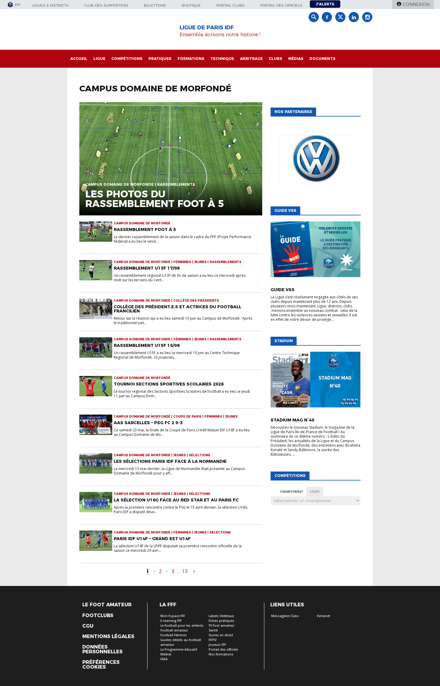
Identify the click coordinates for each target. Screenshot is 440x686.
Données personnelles (102, 649)
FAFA (164, 659)
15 (185, 571)
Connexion (416, 4)
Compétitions (126, 58)
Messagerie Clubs (285, 616)
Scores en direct (221, 635)
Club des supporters (106, 5)
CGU (87, 626)
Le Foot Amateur (107, 604)
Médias (296, 58)
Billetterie (155, 5)
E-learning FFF (171, 621)
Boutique (191, 5)
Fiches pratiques (221, 621)
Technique (222, 58)
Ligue (99, 58)
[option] (315, 160)
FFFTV (212, 640)
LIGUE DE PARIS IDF (207, 27)
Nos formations (221, 654)
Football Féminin (173, 635)
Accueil (78, 58)
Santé (213, 630)
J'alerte (325, 4)
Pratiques (160, 58)
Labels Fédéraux (221, 616)
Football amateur (174, 630)
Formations (190, 58)
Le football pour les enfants (182, 626)
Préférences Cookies (100, 665)
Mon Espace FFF (172, 616)
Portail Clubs (230, 5)
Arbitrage (251, 58)
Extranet (323, 616)
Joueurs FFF (217, 645)
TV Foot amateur (221, 626)
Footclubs (97, 615)
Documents (322, 58)
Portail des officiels (281, 5)
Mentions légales (108, 636)
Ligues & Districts (50, 5)
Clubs (275, 58)
